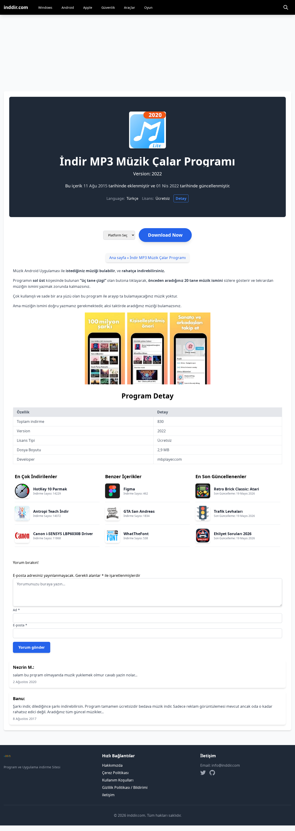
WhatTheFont (136, 533)
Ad (16, 610)
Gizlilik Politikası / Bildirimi (125, 787)
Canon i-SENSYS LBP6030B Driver (63, 533)
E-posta (20, 625)
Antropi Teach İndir (51, 511)
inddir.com (16, 7)
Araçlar (129, 7)
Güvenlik (108, 7)
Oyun (148, 7)
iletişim (108, 794)
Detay (181, 198)
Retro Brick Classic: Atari (236, 489)
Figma (129, 489)
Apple (87, 7)
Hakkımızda (112, 765)
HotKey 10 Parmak (50, 489)
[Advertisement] (147, 49)
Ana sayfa (117, 257)
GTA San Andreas (139, 511)
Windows (45, 7)
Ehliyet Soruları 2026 (232, 533)
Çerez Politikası (115, 772)
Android (68, 7)
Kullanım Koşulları (117, 780)
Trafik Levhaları (228, 511)
